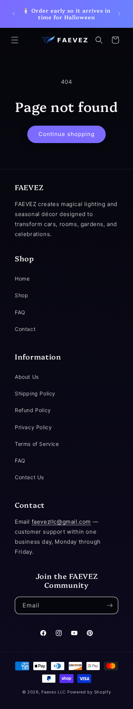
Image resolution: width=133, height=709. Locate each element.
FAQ (20, 312)
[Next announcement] (119, 14)
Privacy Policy (33, 427)
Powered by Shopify (89, 692)
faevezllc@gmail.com (61, 521)
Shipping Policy (35, 393)
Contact (25, 329)
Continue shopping (66, 134)
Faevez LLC (53, 692)
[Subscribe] (110, 605)
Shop (21, 295)
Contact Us (29, 477)
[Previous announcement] (14, 14)
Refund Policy (33, 410)
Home (22, 278)
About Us (27, 377)
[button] (15, 40)
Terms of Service (37, 444)
